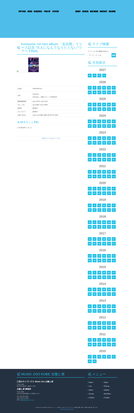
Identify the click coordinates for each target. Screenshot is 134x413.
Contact (103, 11)
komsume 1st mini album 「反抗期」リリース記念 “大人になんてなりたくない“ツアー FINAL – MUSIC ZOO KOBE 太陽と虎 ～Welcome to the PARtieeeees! (67, 11)
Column (112, 11)
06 (90, 92)
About (78, 11)
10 (99, 88)
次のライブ (55, 138)
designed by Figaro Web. (67, 409)
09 (104, 88)
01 (104, 76)
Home (91, 382)
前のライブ (46, 138)
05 (90, 76)
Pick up (47, 11)
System (55, 11)
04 (99, 92)
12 (90, 88)
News (29, 11)
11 (94, 88)
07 (114, 88)
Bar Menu (94, 11)
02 (99, 76)
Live (37, 11)
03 (95, 76)
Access (85, 11)
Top (22, 11)
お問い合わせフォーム (27, 400)
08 (109, 88)
